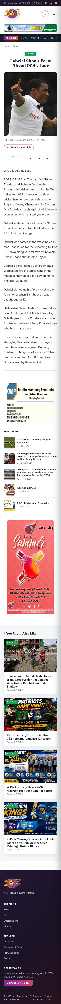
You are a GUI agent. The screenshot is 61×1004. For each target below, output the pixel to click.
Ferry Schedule (12, 952)
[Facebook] (46, 3)
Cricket (16, 46)
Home (6, 46)
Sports (7, 915)
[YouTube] (56, 3)
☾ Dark (37, 3)
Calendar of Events (13, 947)
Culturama (9, 941)
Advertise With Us (41, 999)
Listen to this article (18, 147)
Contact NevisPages (18, 982)
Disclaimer (38, 996)
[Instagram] (51, 3)
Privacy (48, 996)
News (7, 909)
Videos (7, 926)
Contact (8, 958)
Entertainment (11, 920)
